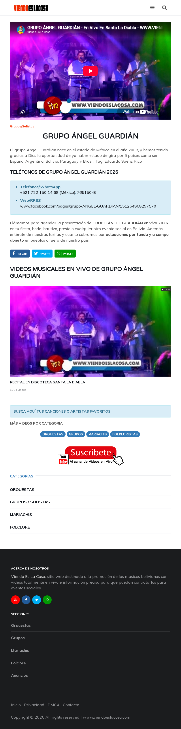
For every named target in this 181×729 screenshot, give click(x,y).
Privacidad (34, 704)
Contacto (71, 704)
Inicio (16, 704)
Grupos (18, 637)
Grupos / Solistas (30, 501)
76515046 (86, 192)
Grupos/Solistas (22, 126)
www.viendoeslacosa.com (106, 717)
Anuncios (19, 675)
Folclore (20, 527)
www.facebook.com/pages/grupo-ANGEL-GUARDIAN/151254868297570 (88, 206)
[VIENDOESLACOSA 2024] (31, 7)
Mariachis (21, 514)
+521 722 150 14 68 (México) (47, 192)
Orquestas (22, 489)
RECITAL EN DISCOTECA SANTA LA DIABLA (47, 382)
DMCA (54, 704)
